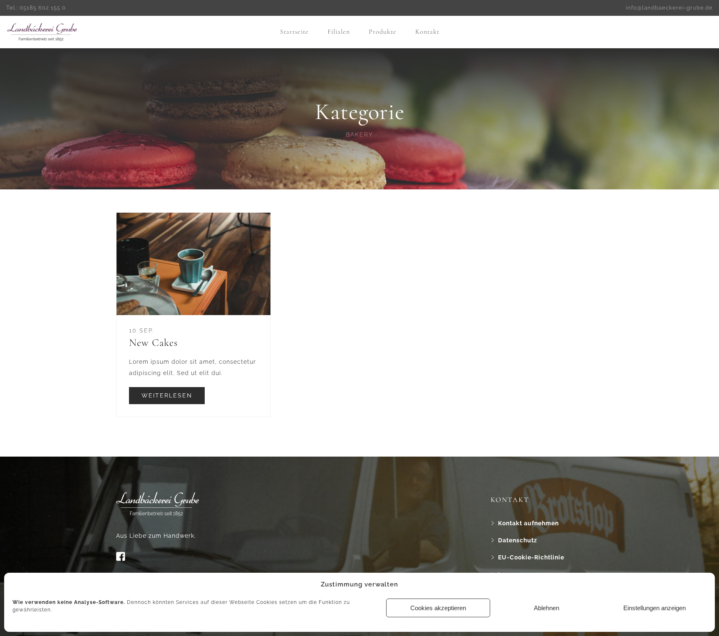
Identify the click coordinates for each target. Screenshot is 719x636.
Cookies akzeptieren (438, 607)
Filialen (338, 31)
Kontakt (427, 31)
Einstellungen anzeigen (654, 607)
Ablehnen (546, 607)
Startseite (294, 31)
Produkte (383, 31)
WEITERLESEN (166, 395)
